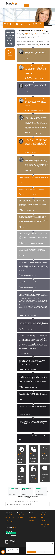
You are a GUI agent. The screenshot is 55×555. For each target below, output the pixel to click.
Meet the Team (44, 516)
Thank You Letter (9, 521)
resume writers (28, 40)
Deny (40, 552)
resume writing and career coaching (31, 30)
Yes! (10, 57)
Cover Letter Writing (9, 517)
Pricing (39, 2)
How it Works (27, 2)
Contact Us (43, 520)
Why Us (34, 2)
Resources (44, 2)
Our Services (21, 2)
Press (42, 518)
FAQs (30, 518)
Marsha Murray (26, 33)
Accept (31, 552)
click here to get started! (36, 45)
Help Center (31, 520)
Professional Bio (8, 523)
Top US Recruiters (32, 516)
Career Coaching (20, 514)
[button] (52, 543)
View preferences (49, 552)
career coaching (33, 478)
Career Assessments (21, 516)
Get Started (27, 4)
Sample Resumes (32, 517)
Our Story (43, 514)
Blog (30, 514)
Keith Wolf (34, 33)
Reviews (42, 517)
